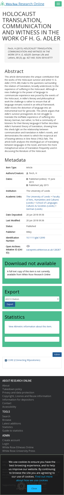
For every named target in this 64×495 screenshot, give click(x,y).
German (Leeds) (34, 208)
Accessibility (9, 406)
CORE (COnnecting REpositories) (23, 360)
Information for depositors (18, 399)
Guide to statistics (12, 430)
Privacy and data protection (18, 392)
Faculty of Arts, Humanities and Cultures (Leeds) (43, 199)
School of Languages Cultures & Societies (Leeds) (41, 204)
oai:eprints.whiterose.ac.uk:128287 (43, 249)
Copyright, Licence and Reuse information (26, 396)
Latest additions (11, 423)
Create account (11, 440)
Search (6, 416)
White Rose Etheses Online (18, 447)
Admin (57, 354)
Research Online (25, 4)
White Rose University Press (18, 451)
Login (5, 443)
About (5, 385)
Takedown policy (12, 389)
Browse (6, 420)
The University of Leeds (38, 196)
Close (34, 488)
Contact (6, 403)
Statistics (7, 427)
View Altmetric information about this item (30, 326)
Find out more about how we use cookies (34, 478)
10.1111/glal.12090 (35, 237)
